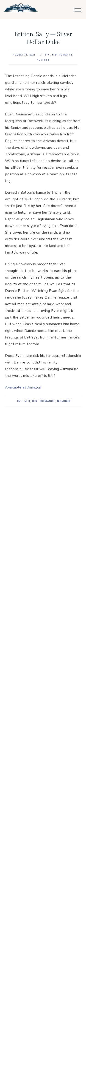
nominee (43, 59)
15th (47, 54)
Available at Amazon (23, 387)
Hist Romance (62, 54)
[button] (77, 8)
